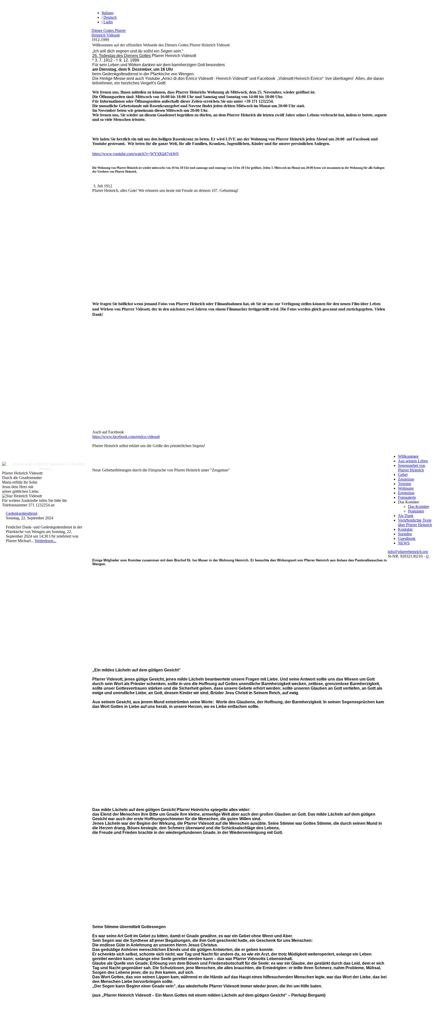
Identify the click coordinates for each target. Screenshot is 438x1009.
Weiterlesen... (45, 541)
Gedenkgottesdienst (21, 513)
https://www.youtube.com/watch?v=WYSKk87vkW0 (135, 154)
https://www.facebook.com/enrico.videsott (126, 436)
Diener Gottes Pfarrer (109, 30)
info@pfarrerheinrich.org (408, 551)
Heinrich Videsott (106, 35)
